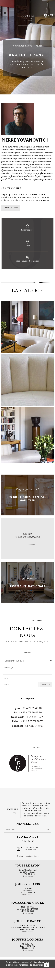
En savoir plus (36, 964)
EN (51, 15)
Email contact (28, 876)
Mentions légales (32, 856)
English (20, 856)
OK (46, 964)
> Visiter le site (11, 188)
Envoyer (46, 685)
